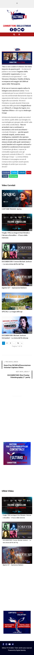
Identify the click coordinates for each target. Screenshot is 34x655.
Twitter (14, 172)
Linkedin (22, 172)
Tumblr (5, 176)
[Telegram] (22, 29)
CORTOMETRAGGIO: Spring (11, 209)
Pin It (29, 172)
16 (18, 343)
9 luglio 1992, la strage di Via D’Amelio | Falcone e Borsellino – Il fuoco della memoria (16, 235)
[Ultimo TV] (17, 15)
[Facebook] (11, 29)
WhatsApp (13, 176)
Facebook (6, 172)
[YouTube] (19, 29)
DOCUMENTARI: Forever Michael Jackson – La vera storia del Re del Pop (17, 262)
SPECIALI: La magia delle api (12, 311)
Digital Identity (21, 650)
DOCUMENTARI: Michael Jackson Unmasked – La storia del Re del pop (15, 336)
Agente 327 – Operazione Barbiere (14, 288)
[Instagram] (15, 29)
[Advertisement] (18, 181)
